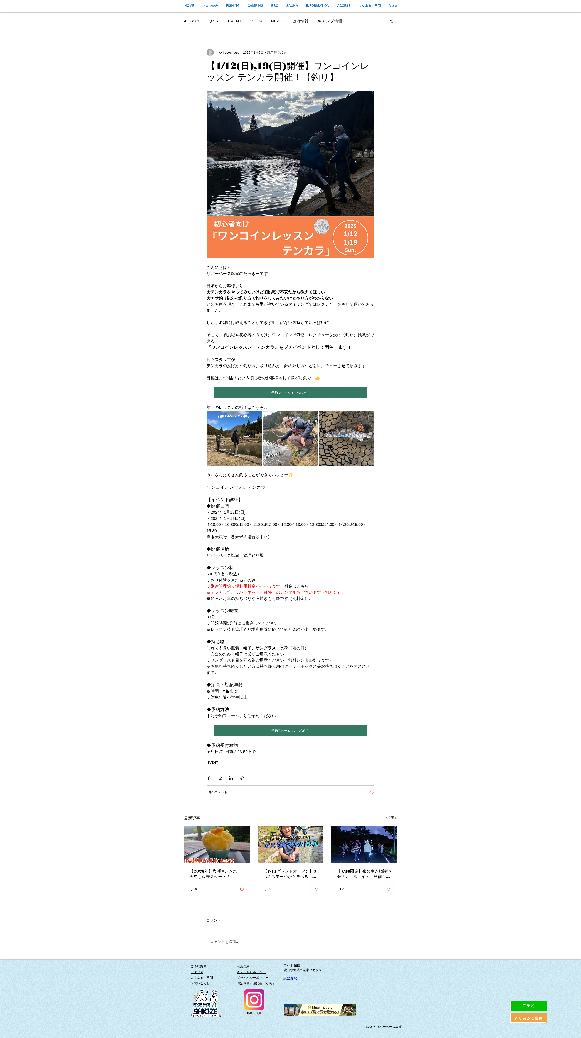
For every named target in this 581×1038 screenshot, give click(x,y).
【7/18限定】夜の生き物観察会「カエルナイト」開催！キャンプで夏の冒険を (364, 874)
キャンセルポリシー (251, 972)
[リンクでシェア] (242, 778)
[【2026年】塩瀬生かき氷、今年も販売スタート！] (217, 844)
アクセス (197, 972)
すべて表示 (389, 817)
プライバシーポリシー (253, 977)
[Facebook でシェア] (209, 778)
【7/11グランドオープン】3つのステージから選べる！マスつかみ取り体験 (289, 874)
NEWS (277, 21)
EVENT (234, 21)
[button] (391, 21)
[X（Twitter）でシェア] (220, 778)
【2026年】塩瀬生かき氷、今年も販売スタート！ (215, 874)
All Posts (192, 21)
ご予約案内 (199, 966)
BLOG (256, 21)
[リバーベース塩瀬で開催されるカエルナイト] (364, 844)
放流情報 (300, 21)
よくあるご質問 (202, 977)
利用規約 (243, 966)
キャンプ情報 (330, 21)
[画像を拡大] (234, 438)
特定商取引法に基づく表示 (256, 983)
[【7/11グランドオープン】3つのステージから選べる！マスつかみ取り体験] (290, 844)
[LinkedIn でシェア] (231, 778)
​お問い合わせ (200, 983)
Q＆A (214, 21)
